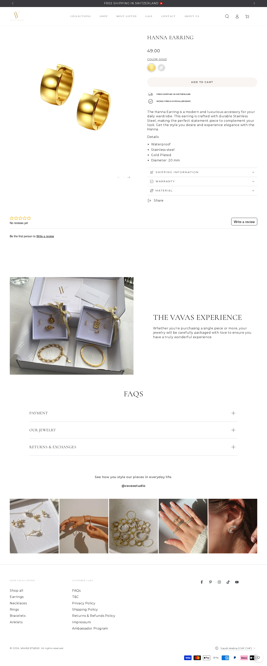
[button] (227, 16)
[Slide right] (254, 3)
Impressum (81, 622)
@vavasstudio (133, 486)
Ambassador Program (90, 628)
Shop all (16, 590)
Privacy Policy (83, 603)
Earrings (17, 597)
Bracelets (17, 616)
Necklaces (18, 603)
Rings (14, 609)
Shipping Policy (85, 609)
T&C (75, 597)
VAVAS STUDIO (30, 648)
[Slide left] (13, 3)
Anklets (16, 622)
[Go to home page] (17, 16)
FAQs (76, 590)
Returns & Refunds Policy (93, 616)
